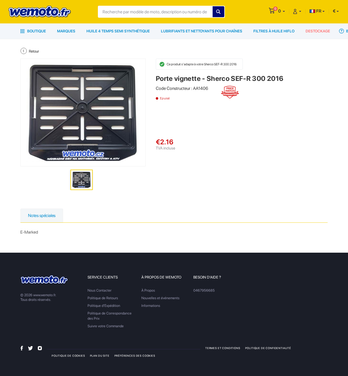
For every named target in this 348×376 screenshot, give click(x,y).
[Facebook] (21, 348)
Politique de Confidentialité (268, 348)
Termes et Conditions (222, 348)
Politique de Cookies (68, 355)
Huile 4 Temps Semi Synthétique (118, 31)
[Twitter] (30, 348)
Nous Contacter (99, 290)
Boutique (36, 31)
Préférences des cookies (134, 355)
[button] (281, 11)
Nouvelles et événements (160, 298)
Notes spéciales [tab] (41, 215)
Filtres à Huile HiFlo (273, 31)
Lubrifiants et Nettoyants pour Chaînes (201, 31)
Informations (150, 306)
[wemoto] (44, 280)
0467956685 (204, 290)
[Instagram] (40, 348)
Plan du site (100, 355)
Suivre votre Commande (106, 326)
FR (318, 11)
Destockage (318, 31)
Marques (66, 31)
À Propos (148, 290)
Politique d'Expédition (104, 306)
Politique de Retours (103, 298)
